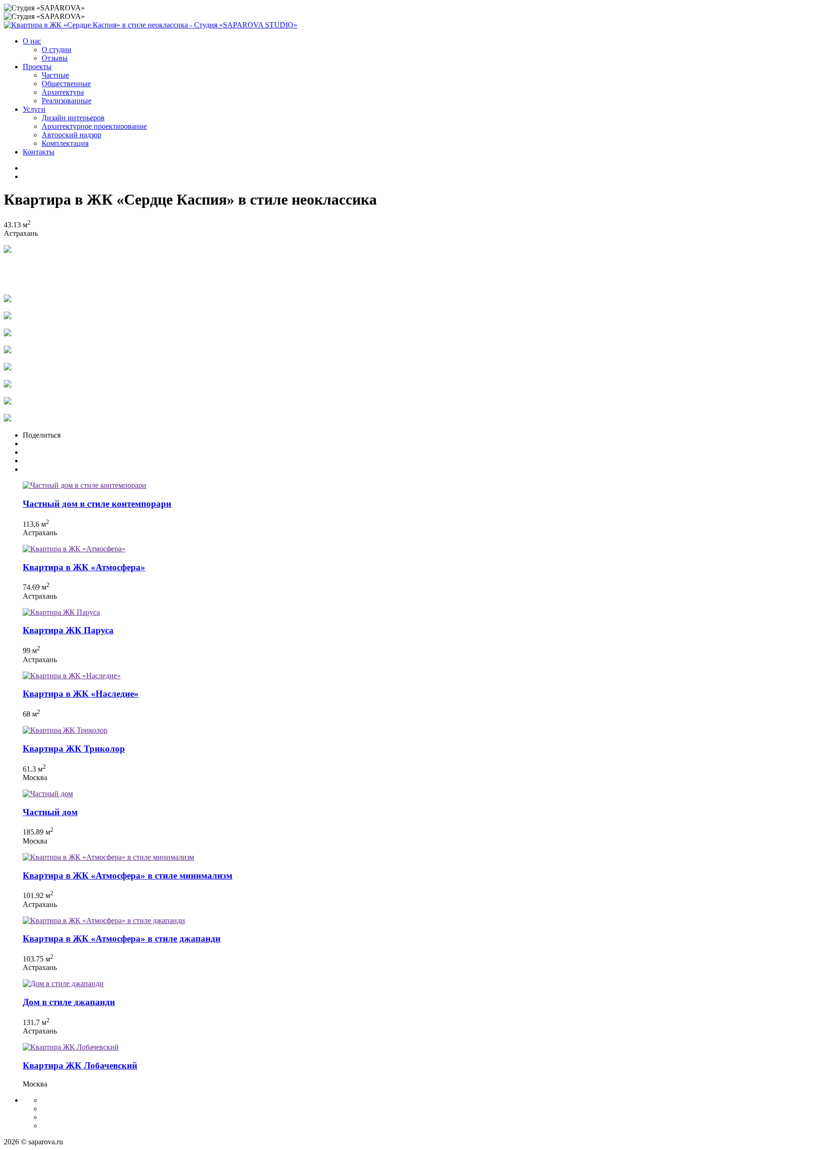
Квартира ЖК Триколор (74, 749)
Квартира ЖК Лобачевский (80, 1065)
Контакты (38, 152)
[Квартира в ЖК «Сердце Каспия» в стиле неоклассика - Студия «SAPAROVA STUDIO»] (150, 25)
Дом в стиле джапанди (69, 1002)
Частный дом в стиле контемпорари (97, 504)
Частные (55, 75)
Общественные (66, 84)
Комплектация (65, 143)
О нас (32, 41)
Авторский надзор (71, 135)
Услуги (34, 109)
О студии (56, 49)
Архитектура (63, 92)
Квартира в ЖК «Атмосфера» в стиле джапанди (122, 938)
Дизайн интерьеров (73, 118)
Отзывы (55, 58)
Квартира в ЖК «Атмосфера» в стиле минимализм (127, 875)
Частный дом (50, 812)
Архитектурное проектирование (94, 126)
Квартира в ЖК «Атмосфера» (84, 567)
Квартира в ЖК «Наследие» (81, 694)
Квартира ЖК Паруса (68, 630)
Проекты (37, 67)
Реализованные (66, 101)
